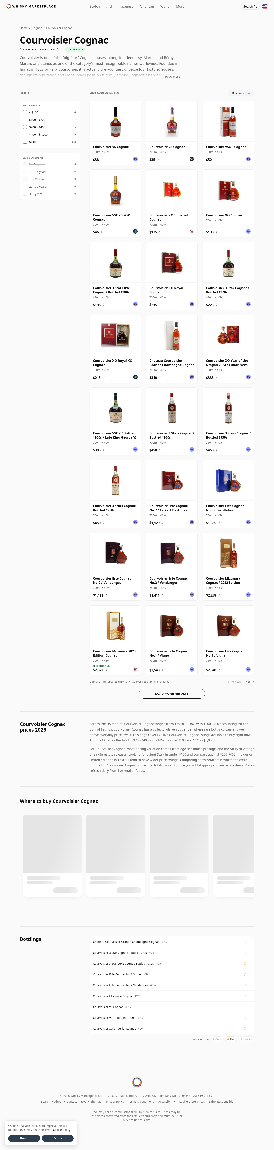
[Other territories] (265, 6)
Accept (57, 1138)
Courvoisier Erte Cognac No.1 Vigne (117, 974)
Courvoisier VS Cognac (108, 1007)
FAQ (83, 1101)
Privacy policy (115, 1101)
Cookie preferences (192, 1101)
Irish (109, 6)
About (58, 1101)
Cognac (37, 28)
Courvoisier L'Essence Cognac (113, 996)
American (147, 6)
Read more (172, 76)
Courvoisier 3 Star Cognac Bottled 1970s (120, 953)
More (180, 6)
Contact (72, 1101)
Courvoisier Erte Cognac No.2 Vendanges (120, 985)
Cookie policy (61, 1130)
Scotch (95, 6)
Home (24, 28)
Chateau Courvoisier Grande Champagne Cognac (126, 942)
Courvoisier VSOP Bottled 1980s (114, 1018)
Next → (250, 681)
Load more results (172, 693)
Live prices (73, 49)
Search (45, 1101)
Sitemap (96, 1101)
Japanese (126, 6)
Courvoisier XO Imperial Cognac (114, 1028)
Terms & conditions (141, 1101)
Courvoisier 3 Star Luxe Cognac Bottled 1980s (123, 963)
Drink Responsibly (221, 1101)
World (165, 6)
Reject (24, 1138)
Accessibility (166, 1101)
